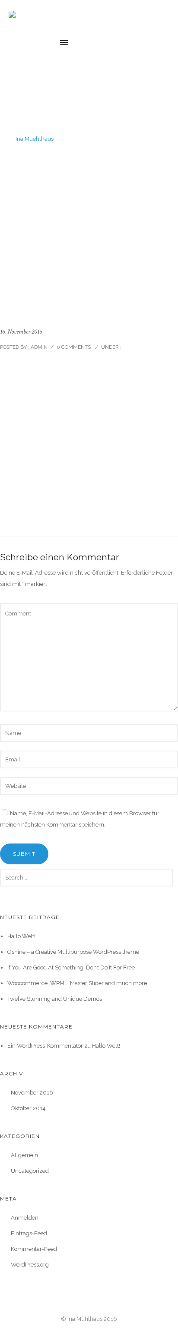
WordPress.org (30, 1264)
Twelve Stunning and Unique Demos (54, 999)
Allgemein (24, 1155)
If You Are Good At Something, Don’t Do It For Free (71, 967)
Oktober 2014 (28, 1108)
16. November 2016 (21, 331)
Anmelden (24, 1217)
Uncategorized (30, 1171)
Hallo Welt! (21, 936)
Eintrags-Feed (29, 1233)
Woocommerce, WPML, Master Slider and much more (77, 983)
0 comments (74, 347)
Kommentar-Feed (34, 1249)
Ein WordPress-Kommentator (45, 1045)
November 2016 (32, 1092)
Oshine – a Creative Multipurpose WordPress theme (73, 952)
